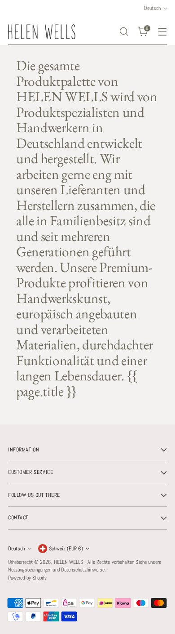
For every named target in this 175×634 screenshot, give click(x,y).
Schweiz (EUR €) (66, 548)
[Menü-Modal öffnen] (162, 31)
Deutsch (16, 548)
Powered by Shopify (27, 578)
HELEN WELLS (69, 562)
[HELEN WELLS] (41, 31)
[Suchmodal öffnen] (123, 31)
